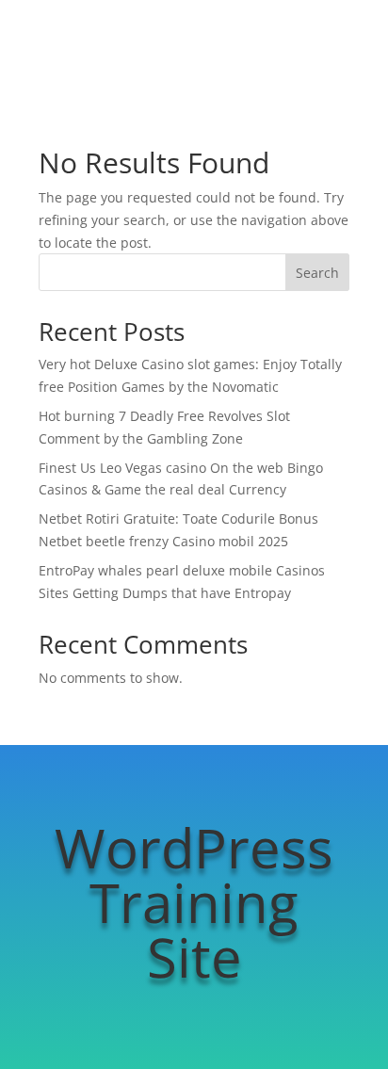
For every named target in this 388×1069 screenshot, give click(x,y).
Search (317, 273)
